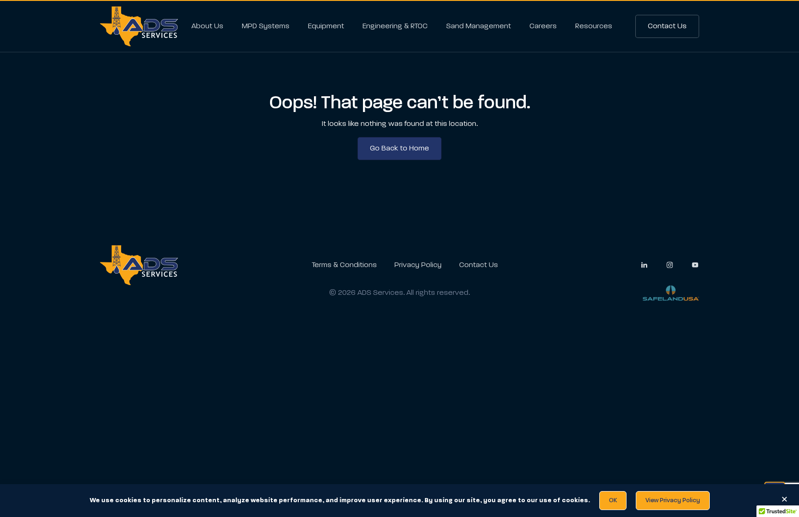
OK (613, 501)
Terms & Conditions (344, 265)
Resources (593, 26)
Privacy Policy (418, 265)
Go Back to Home (399, 148)
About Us (207, 26)
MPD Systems (265, 26)
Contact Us (667, 26)
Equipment (326, 26)
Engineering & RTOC (395, 26)
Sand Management (478, 26)
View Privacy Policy (672, 501)
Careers (543, 26)
